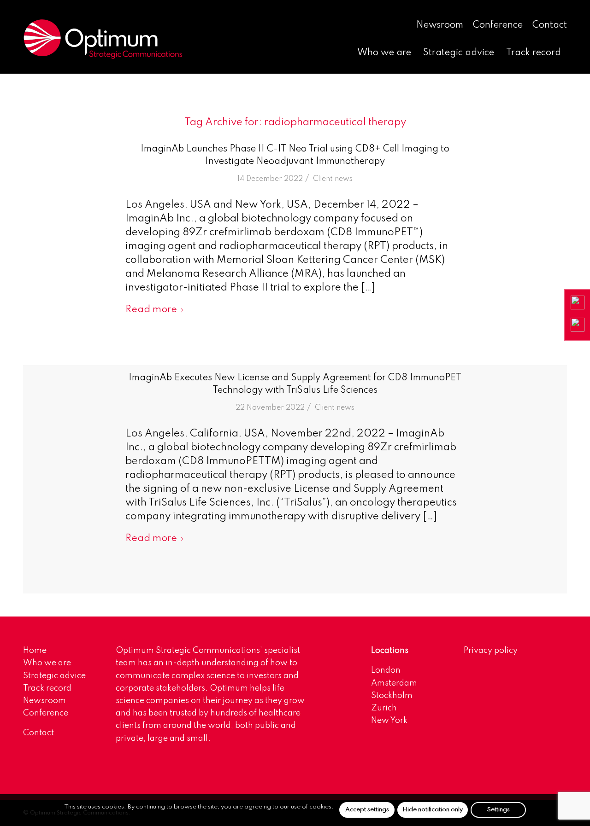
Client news (333, 179)
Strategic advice (54, 676)
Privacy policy (491, 650)
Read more (151, 309)
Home (35, 650)
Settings (498, 810)
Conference (498, 25)
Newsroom (439, 25)
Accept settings (367, 810)
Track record (47, 688)
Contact (549, 25)
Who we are (47, 663)
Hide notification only (432, 810)
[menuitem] (440, 26)
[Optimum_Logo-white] (103, 39)
